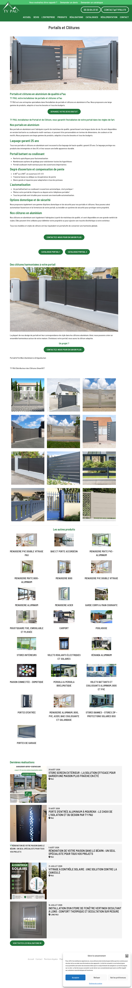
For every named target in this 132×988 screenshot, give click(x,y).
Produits (62, 17)
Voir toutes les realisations (26, 943)
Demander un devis (69, 2)
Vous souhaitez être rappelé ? (43, 2)
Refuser (97, 977)
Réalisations (76, 17)
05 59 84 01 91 (91, 9)
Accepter (75, 977)
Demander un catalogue (92, 2)
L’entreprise (48, 17)
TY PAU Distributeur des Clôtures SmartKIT (27, 368)
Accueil (27, 17)
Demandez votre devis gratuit (64, 111)
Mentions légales (51, 959)
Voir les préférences (118, 977)
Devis (36, 17)
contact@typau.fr (115, 9)
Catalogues (92, 17)
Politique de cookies (95, 983)
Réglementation (109, 17)
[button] (127, 955)
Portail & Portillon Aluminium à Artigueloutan (28, 358)
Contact (124, 17)
